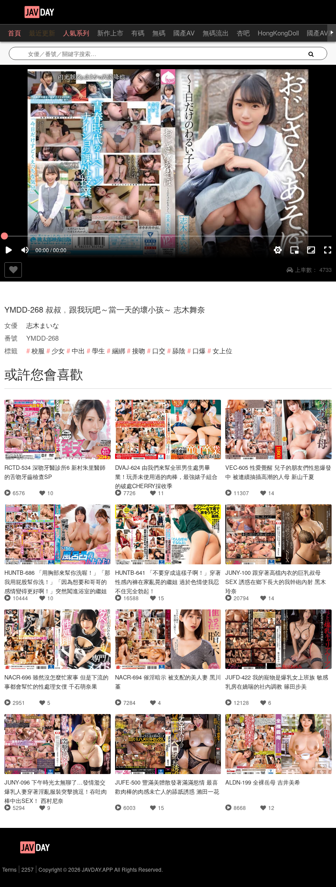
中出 (78, 350)
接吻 (138, 350)
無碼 (158, 32)
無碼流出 (216, 32)
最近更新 (42, 32)
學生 (98, 350)
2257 (27, 869)
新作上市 (110, 32)
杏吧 (243, 32)
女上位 (222, 350)
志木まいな (42, 325)
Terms (9, 869)
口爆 (199, 350)
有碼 (137, 32)
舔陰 (179, 350)
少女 (58, 350)
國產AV (184, 32)
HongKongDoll (278, 32)
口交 (158, 350)
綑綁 (118, 350)
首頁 (14, 32)
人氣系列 (76, 32)
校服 (38, 350)
